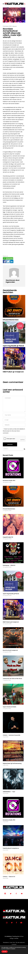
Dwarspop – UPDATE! (9, 565)
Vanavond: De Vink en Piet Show (12, 678)
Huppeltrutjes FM (8, 537)
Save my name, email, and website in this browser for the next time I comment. (14, 431)
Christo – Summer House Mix (11, 735)
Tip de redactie (20, 942)
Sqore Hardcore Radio (9, 707)
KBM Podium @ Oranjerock (11, 622)
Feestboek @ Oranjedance (11, 848)
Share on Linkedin (11, 261)
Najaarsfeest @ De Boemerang (12, 763)
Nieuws (14, 26)
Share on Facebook (4, 261)
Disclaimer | (6, 942)
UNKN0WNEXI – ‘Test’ (9, 792)
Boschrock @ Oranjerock (10, 650)
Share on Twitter (8, 261)
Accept (4, 951)
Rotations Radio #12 (9, 820)
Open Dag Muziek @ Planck (11, 594)
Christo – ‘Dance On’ (9, 876)
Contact (14, 944)
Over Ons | (12, 942)
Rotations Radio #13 (9, 480)
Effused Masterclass (9, 509)
